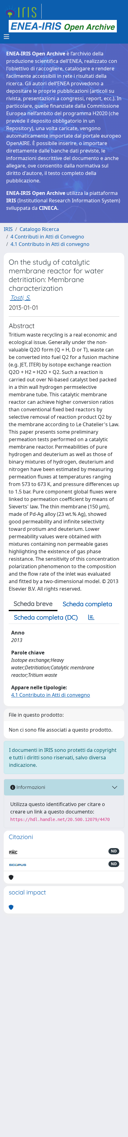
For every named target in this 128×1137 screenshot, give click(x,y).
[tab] (91, 617)
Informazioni (30, 787)
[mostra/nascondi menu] (6, 37)
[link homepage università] (63, 26)
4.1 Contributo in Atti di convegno (50, 244)
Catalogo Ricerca (39, 229)
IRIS (8, 229)
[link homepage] (23, 11)
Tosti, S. (20, 297)
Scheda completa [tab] (87, 604)
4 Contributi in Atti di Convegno (47, 236)
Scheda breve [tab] (33, 603)
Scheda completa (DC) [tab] (46, 617)
